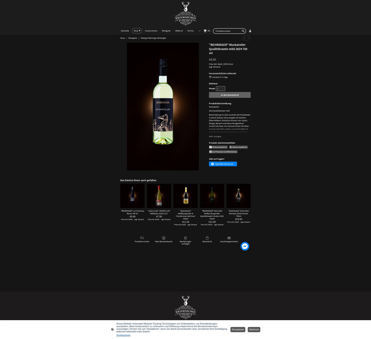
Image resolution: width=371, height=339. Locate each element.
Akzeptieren (238, 329)
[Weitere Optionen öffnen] (199, 30)
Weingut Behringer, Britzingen (153, 38)
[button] (223, 164)
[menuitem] (244, 38)
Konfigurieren (123, 335)
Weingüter (132, 38)
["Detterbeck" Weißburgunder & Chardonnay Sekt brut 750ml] (185, 196)
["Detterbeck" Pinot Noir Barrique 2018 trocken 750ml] (239, 196)
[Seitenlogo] (185, 13)
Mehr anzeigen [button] (215, 136)
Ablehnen (254, 329)
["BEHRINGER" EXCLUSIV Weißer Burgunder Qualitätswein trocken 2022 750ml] (212, 196)
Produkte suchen (142, 241)
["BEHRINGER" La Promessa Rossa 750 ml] (132, 196)
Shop (122, 38)
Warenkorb (207, 241)
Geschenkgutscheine (229, 241)
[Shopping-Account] (250, 31)
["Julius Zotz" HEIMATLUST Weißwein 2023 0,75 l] (159, 196)
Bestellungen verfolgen (185, 242)
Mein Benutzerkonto (164, 241)
